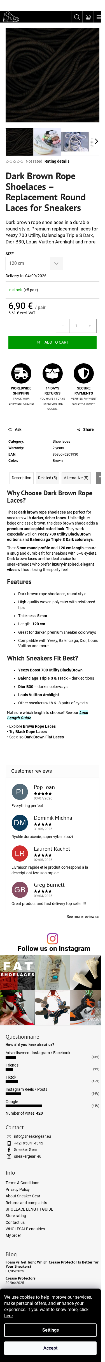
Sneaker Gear (25, 1149)
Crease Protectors (21, 1278)
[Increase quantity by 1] (89, 326)
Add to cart (56, 342)
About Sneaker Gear (23, 1196)
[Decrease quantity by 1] (62, 326)
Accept (50, 1348)
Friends (12, 1065)
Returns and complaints (26, 1202)
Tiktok (11, 1077)
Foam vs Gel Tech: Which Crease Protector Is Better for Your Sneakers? (52, 1264)
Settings (50, 1330)
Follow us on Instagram (54, 948)
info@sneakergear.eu (32, 1136)
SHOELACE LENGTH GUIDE (29, 1209)
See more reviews (82, 916)
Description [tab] (21, 478)
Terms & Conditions (22, 1182)
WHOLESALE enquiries (25, 1229)
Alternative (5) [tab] (76, 478)
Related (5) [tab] (47, 478)
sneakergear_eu (27, 1156)
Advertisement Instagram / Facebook (38, 1052)
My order (13, 1235)
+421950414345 (28, 1143)
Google (12, 1101)
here (8, 1315)
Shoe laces (61, 441)
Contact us (15, 1222)
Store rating (16, 1215)
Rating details (57, 161)
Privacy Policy (18, 1189)
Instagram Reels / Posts (26, 1089)
